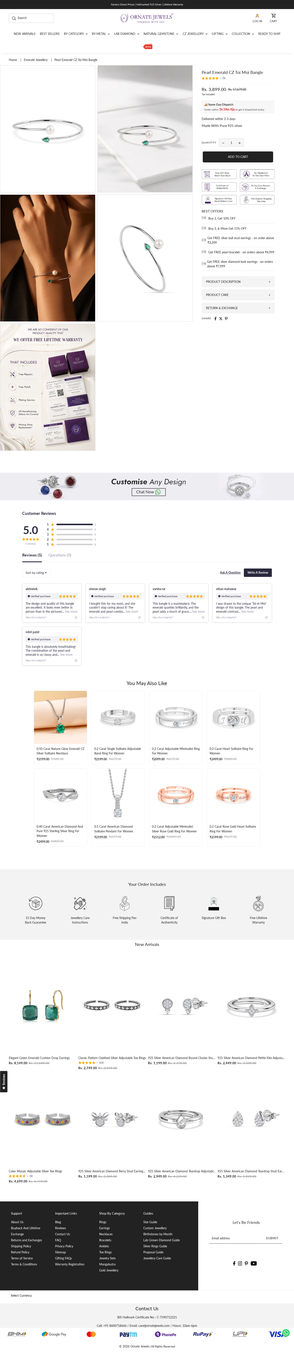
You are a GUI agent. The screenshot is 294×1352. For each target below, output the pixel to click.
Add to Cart (238, 157)
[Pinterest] (246, 1263)
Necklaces (106, 1234)
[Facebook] (234, 1263)
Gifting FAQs (63, 1258)
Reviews (60, 1228)
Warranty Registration (69, 1264)
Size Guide (150, 1222)
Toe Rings (105, 1252)
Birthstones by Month (157, 1234)
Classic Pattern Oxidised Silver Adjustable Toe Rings (112, 1058)
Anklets (104, 1246)
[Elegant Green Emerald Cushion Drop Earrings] (42, 1006)
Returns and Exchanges (26, 1240)
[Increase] (239, 143)
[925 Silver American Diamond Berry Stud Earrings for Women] (112, 1119)
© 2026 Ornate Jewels (134, 1346)
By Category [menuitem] (74, 34)
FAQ (58, 1240)
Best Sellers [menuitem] (50, 34)
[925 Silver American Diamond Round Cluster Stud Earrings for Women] (182, 1006)
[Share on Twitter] (221, 318)
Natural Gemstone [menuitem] (159, 34)
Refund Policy (20, 1252)
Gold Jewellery (108, 1270)
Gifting (218, 34)
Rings (102, 1222)
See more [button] (70, 611)
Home (13, 60)
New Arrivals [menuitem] (25, 34)
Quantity (209, 142)
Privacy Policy (64, 1246)
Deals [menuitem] (146, 46)
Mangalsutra (107, 1264)
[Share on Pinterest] (226, 318)
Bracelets (105, 1240)
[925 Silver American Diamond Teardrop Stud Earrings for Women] (251, 1119)
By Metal (99, 34)
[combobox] (36, 573)
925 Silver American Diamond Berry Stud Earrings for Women (112, 1171)
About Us (17, 1222)
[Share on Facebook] (215, 318)
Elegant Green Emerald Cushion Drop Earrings (39, 1058)
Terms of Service (22, 1258)
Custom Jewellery (155, 1228)
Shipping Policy (21, 1246)
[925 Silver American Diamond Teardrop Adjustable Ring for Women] (182, 1119)
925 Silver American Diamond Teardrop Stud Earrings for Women (251, 1171)
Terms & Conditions (24, 1264)
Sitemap (60, 1252)
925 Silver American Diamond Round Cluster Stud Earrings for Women (182, 1058)
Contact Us (62, 1234)
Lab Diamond (125, 34)
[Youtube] (254, 1263)
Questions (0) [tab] (59, 555)
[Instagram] (240, 1263)
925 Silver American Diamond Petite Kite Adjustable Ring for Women (251, 1058)
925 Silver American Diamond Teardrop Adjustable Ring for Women (182, 1171)
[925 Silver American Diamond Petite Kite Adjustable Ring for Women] (251, 1006)
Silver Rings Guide (155, 1246)
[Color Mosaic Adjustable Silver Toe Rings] (42, 1119)
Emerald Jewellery (36, 60)
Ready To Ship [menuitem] (269, 34)
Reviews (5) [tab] (32, 555)
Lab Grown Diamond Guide (161, 1240)
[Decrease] (223, 143)
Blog (58, 1222)
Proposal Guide (153, 1252)
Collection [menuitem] (241, 34)
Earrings (104, 1228)
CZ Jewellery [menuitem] (193, 34)
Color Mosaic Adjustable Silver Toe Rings (35, 1171)
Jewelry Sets (107, 1258)
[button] (213, 78)
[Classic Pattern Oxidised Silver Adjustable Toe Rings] (112, 1006)
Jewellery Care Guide (157, 1258)
